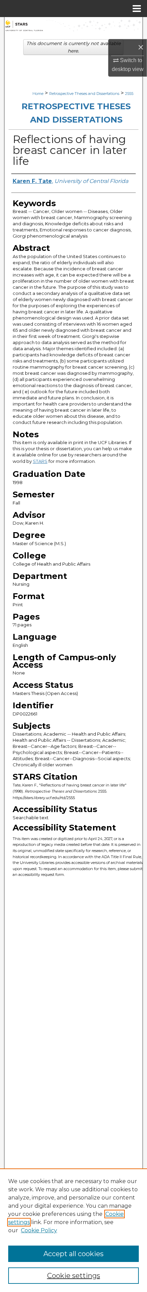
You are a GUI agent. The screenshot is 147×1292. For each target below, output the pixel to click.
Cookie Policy (39, 1230)
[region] (73, 1230)
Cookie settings (73, 1276)
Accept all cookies (73, 1254)
